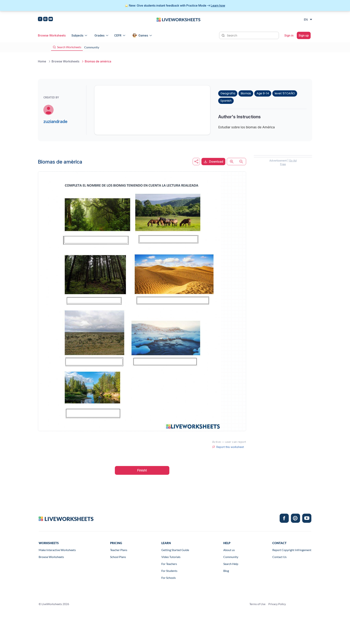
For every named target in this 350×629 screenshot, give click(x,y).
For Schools (168, 577)
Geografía (227, 93)
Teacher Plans (118, 550)
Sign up (304, 35)
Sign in (288, 35)
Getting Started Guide (175, 550)
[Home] (178, 19)
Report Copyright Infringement (291, 550)
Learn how (218, 5)
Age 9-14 (262, 93)
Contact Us (279, 557)
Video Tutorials (170, 557)
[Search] (223, 35)
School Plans (118, 557)
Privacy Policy (277, 604)
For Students (169, 570)
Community (230, 557)
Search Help (230, 563)
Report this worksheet (230, 447)
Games (143, 35)
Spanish (226, 101)
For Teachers (169, 563)
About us (229, 550)
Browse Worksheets (52, 35)
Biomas (246, 93)
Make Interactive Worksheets (57, 550)
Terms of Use (257, 604)
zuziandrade (55, 121)
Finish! (142, 470)
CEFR (117, 35)
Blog (226, 570)
